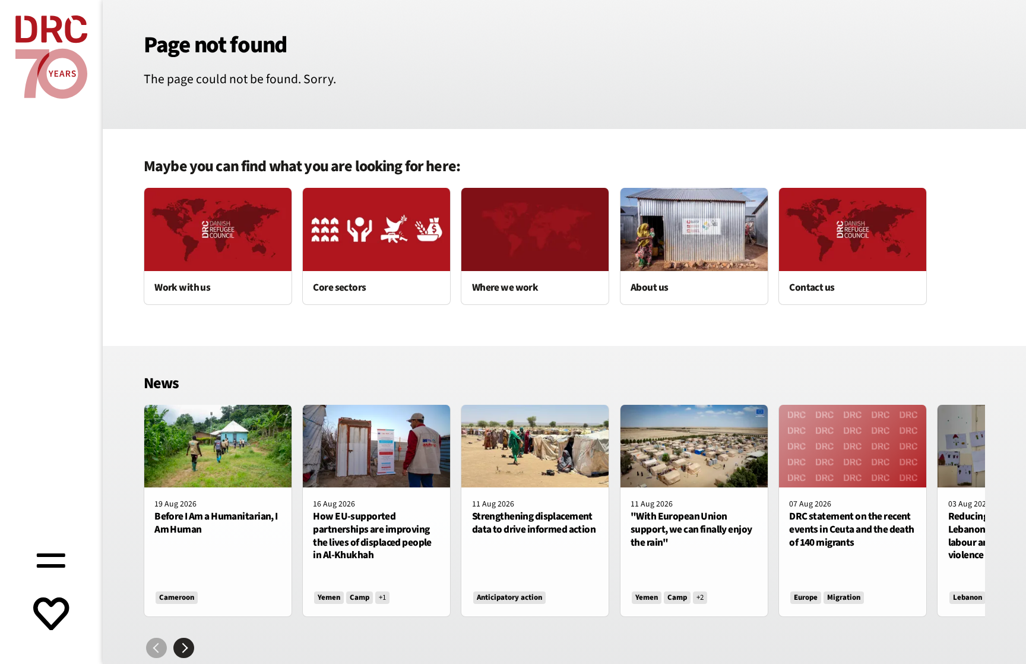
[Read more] (218, 246)
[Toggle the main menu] (51, 559)
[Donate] (51, 615)
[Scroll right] (183, 648)
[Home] (51, 57)
